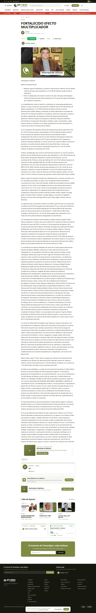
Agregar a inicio (64, 572)
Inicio (22, 17)
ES (88, 1)
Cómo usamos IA (82, 588)
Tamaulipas (8, 10)
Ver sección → (72, 499)
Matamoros (16, 10)
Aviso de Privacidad (43, 610)
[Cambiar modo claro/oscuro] (81, 5)
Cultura (46, 590)
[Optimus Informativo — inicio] (20, 5)
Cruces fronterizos (84, 10)
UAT (52, 10)
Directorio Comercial (66, 588)
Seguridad (46, 582)
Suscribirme (61, 552)
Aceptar (66, 609)
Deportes (75, 10)
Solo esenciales (58, 609)
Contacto (80, 584)
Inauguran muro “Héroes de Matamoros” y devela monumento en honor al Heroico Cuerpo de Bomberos (55, 13)
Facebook (42, 38)
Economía (46, 586)
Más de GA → (32, 471)
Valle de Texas (39, 10)
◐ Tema (83, 606)
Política (46, 584)
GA (28, 32)
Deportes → (43, 526)
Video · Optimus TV (65, 582)
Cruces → (72, 526)
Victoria (47, 10)
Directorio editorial (82, 586)
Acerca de (80, 582)
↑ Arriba (89, 606)
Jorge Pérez (64, 586)
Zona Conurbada (60, 10)
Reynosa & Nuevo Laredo (27, 10)
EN (91, 1)
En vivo (67, 5)
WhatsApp (32, 38)
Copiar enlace (57, 38)
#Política (24, 459)
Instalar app (69, 480)
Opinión (68, 10)
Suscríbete (75, 5)
